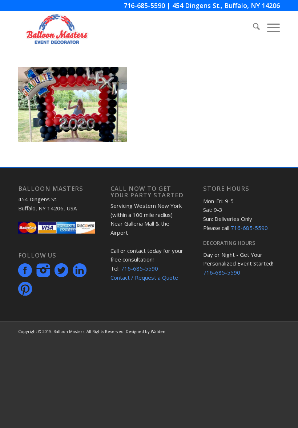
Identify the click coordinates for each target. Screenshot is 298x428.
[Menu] (270, 27)
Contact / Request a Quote (144, 277)
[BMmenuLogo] (57, 27)
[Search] (253, 27)
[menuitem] (253, 27)
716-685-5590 (144, 5)
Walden (158, 331)
